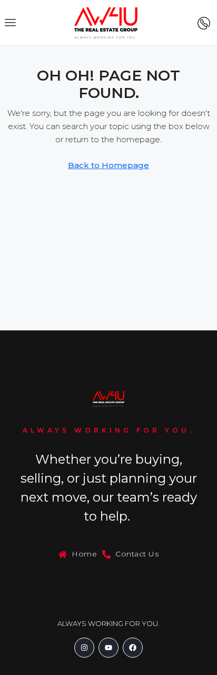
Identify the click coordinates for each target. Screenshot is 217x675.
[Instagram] (84, 648)
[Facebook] (133, 648)
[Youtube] (108, 648)
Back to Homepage (108, 165)
